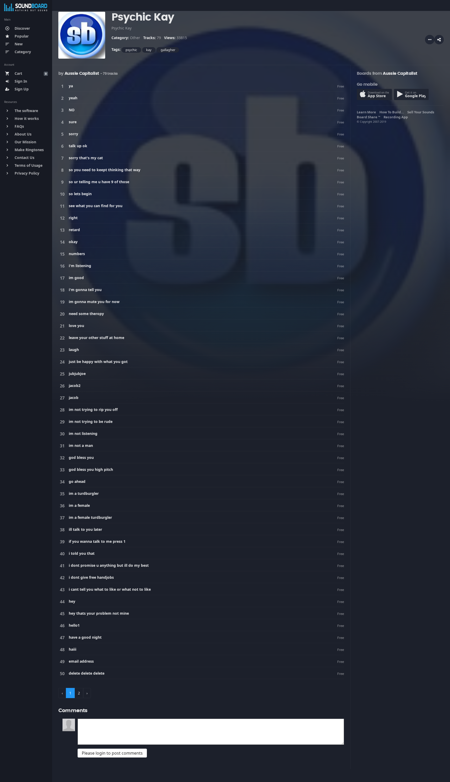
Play (63, 86)
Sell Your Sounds (421, 112)
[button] (439, 39)
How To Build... (392, 112)
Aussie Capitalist (82, 73)
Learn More (367, 112)
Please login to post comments (112, 753)
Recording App (396, 117)
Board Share (368, 117)
